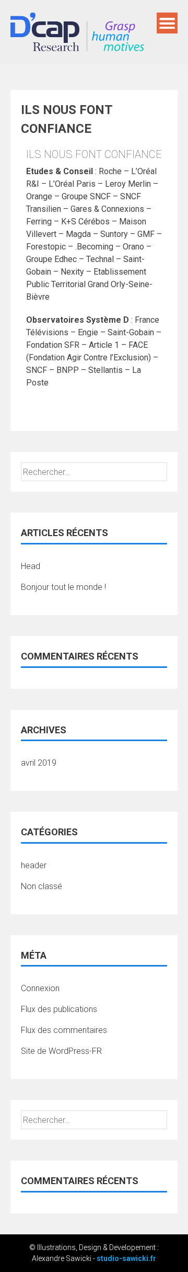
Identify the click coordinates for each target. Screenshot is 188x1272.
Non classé (41, 886)
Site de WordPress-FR (61, 1051)
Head (30, 566)
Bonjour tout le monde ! (63, 587)
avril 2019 (38, 763)
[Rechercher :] (94, 472)
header (33, 865)
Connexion (40, 988)
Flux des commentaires (64, 1030)
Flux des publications (59, 1009)
